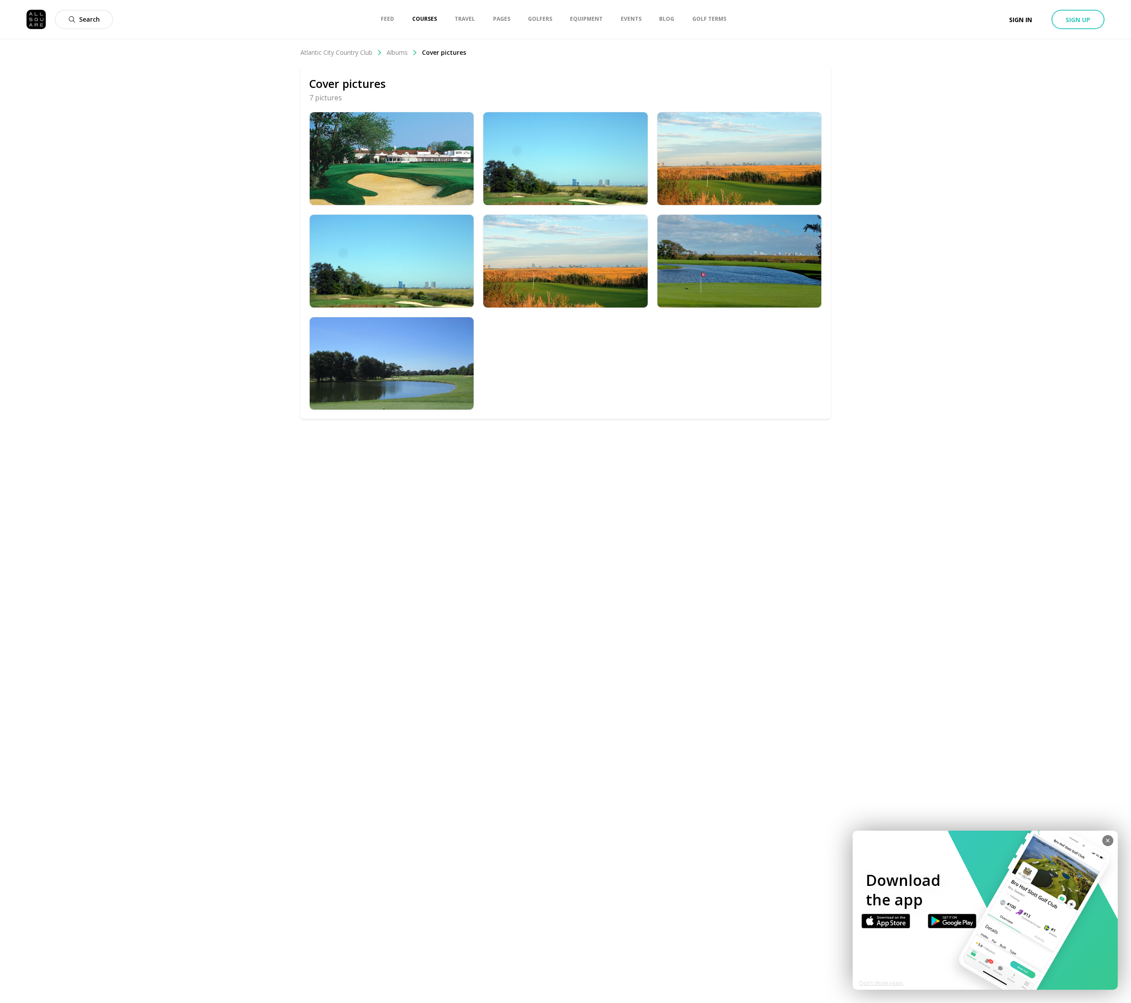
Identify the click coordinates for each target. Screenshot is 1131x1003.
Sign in (1020, 19)
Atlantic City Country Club (336, 52)
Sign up (1078, 19)
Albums (397, 52)
